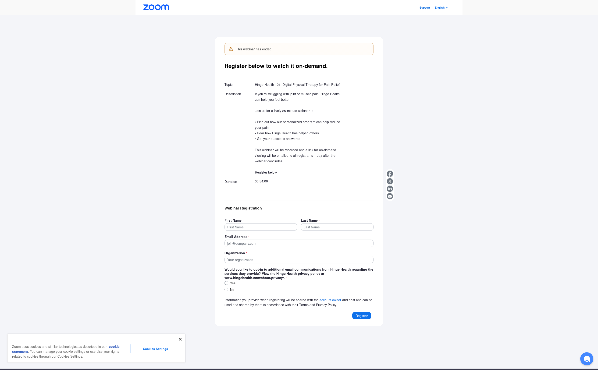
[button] (441, 7)
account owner (330, 299)
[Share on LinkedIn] (390, 188)
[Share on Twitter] (390, 181)
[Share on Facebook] (390, 174)
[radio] (226, 283)
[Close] (180, 339)
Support (425, 7)
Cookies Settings (155, 348)
